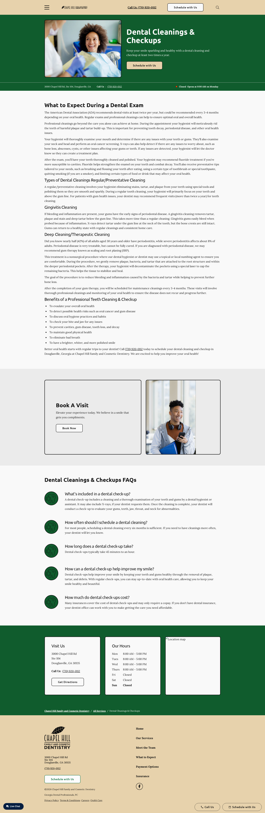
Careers (85, 800)
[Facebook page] (139, 786)
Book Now (69, 428)
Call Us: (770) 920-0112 (142, 7)
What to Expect (146, 757)
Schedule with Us (185, 7)
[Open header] (47, 7)
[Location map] (193, 666)
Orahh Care (96, 800)
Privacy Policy (51, 800)
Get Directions (67, 682)
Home (140, 728)
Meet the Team (145, 747)
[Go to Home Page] (74, 7)
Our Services (144, 738)
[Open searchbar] (217, 7)
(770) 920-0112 (114, 86)
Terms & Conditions (70, 800)
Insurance (142, 776)
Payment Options (147, 766)
